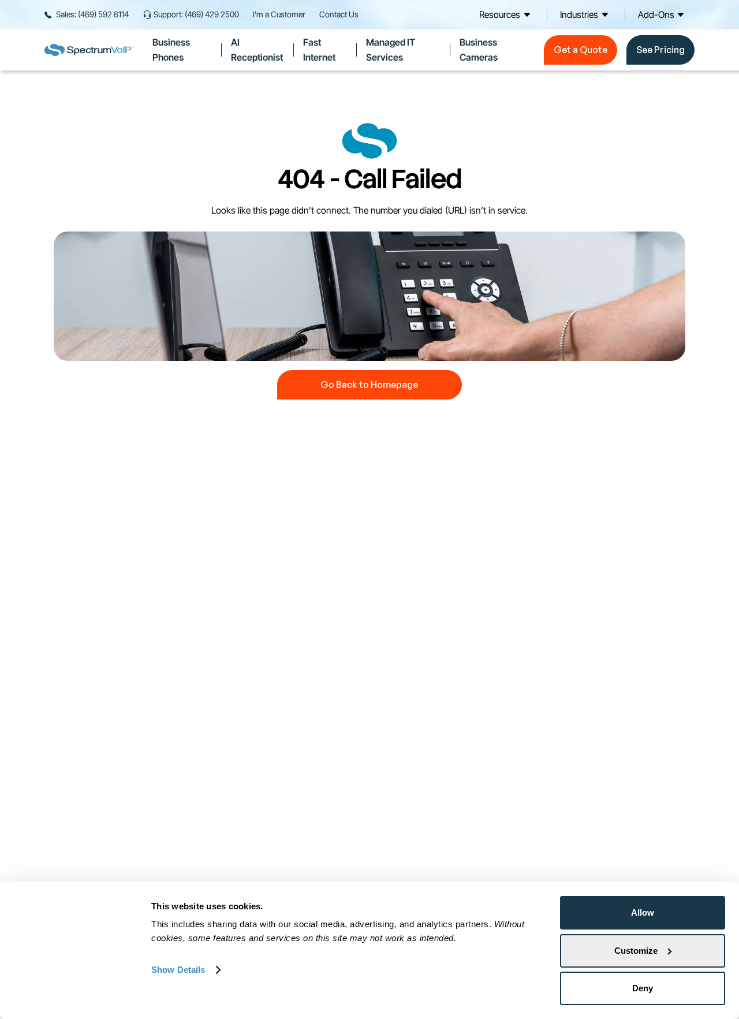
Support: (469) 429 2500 (196, 14)
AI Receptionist (257, 49)
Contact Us (339, 14)
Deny (642, 988)
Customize (636, 950)
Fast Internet (319, 49)
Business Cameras (479, 49)
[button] (506, 14)
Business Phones (171, 49)
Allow (642, 912)
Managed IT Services (390, 49)
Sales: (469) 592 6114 (92, 14)
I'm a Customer (279, 14)
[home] (89, 50)
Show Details (178, 970)
